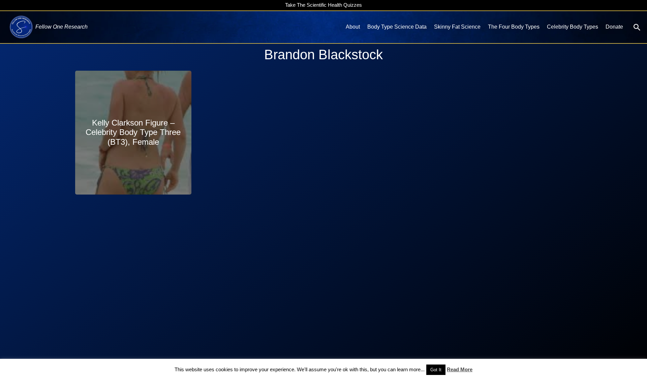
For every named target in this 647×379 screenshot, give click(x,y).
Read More (459, 369)
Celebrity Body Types (572, 27)
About (353, 27)
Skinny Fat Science (457, 27)
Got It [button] (435, 369)
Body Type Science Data (397, 27)
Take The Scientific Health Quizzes (323, 5)
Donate (614, 27)
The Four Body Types (514, 27)
